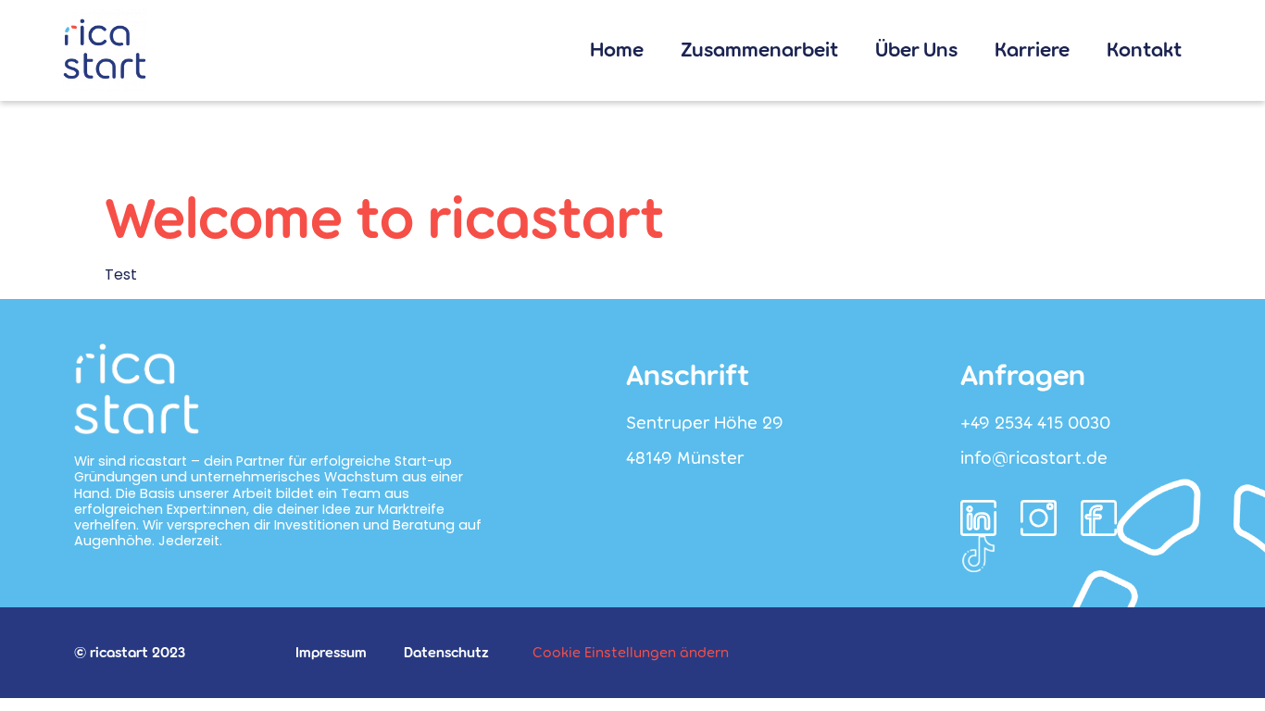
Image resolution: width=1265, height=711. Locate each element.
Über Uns (916, 50)
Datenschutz (446, 652)
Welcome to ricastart (385, 219)
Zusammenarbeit (759, 50)
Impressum (331, 652)
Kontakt (1144, 50)
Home (617, 50)
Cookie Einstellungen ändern (630, 652)
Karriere (1032, 50)
